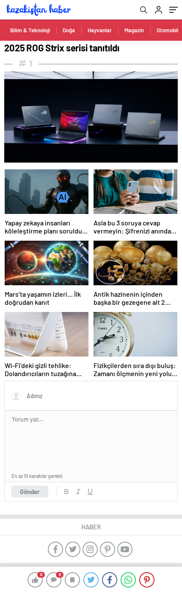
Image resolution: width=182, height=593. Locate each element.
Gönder (30, 491)
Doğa (69, 30)
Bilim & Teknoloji (30, 30)
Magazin (134, 30)
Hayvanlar (100, 30)
